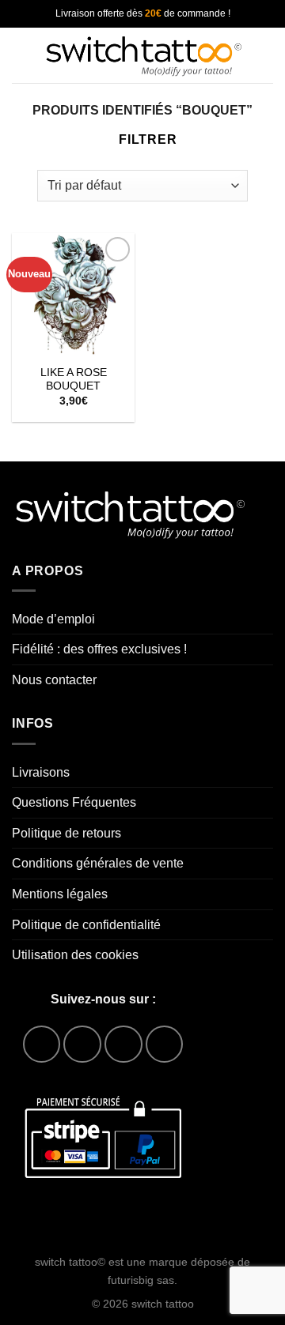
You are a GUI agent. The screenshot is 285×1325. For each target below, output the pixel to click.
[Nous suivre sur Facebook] (41, 1044)
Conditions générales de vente (98, 863)
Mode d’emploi (53, 619)
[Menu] (21, 55)
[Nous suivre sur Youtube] (164, 1044)
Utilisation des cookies (75, 955)
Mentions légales (60, 894)
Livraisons (41, 772)
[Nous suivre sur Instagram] (82, 1044)
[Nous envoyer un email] (123, 1044)
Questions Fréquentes (74, 802)
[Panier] (265, 55)
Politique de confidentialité (86, 925)
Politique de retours (66, 833)
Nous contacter (54, 680)
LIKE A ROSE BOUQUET (73, 380)
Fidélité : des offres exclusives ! (99, 649)
